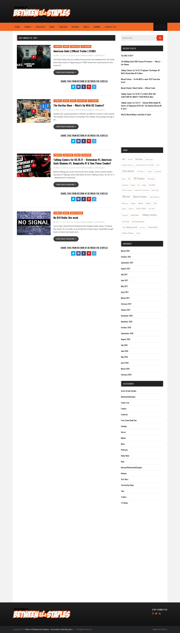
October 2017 (126, 256)
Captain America (127, 165)
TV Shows (85, 46)
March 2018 (125, 250)
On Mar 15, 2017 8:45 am (63, 222)
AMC (123, 159)
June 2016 (124, 350)
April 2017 (125, 292)
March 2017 (125, 297)
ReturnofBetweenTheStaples (131, 467)
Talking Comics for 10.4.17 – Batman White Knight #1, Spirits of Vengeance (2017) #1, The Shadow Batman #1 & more (141, 105)
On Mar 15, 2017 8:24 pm (63, 167)
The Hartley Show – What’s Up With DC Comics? (78, 105)
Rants (86, 26)
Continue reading (65, 72)
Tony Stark (142, 227)
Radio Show (76, 213)
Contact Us (110, 26)
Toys (122, 490)
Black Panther (149, 159)
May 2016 (124, 356)
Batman (139, 159)
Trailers (63, 26)
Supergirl (125, 215)
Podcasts (40, 26)
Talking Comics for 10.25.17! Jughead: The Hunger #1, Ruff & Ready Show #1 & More (140, 72)
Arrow (130, 159)
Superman (134, 215)
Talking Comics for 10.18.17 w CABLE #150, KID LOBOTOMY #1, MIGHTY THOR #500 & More (138, 95)
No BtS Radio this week (65, 217)
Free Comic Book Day (128, 420)
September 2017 (127, 262)
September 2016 (127, 333)
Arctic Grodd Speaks (128, 390)
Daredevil (158, 171)
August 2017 (125, 268)
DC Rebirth (151, 178)
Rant (73, 101)
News (52, 26)
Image (144, 185)
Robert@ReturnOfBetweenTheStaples (90, 55)
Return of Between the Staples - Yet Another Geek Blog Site (48, 629)
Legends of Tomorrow (141, 190)
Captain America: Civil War (145, 165)
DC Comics (139, 178)
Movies (123, 437)
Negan (133, 203)
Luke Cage (154, 190)
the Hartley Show (138, 221)
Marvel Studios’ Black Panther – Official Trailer (138, 87)
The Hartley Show (127, 485)
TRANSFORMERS (153, 227)
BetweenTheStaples (128, 396)
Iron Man (152, 185)
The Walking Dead (129, 227)
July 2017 (124, 274)
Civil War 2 (141, 171)
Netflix (140, 203)
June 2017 (124, 280)
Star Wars (151, 208)
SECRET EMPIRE (141, 208)
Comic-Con (125, 402)
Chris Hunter (128, 171)
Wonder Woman (127, 232)
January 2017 (125, 309)
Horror (123, 432)
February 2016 (126, 374)
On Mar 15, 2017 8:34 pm (63, 109)
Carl (158, 165)
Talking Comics (149, 215)
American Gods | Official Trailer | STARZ (74, 51)
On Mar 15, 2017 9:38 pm (63, 55)
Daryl (123, 178)
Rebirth (148, 203)
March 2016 (125, 368)
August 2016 (125, 339)
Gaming (97, 26)
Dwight (133, 185)
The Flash (125, 221)
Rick (155, 203)
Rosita (124, 208)
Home (17, 26)
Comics (27, 26)
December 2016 (127, 315)
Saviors (131, 208)
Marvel (126, 196)
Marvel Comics (140, 196)
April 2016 (125, 362)
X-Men (138, 233)
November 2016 (126, 321)
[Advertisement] (144, 12)
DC (129, 178)
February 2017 (126, 303)
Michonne (125, 203)
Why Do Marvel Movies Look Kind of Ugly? (136, 114)
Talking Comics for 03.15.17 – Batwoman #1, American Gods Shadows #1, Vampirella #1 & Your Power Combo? (82, 161)
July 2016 (124, 345)
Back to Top (159, 629)
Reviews (75, 26)
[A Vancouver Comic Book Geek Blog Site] (42, 17)
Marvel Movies (154, 197)
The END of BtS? (127, 55)
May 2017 (124, 286)
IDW (138, 185)
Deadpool (125, 185)
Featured (68, 155)
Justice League (127, 190)
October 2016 (126, 327)
